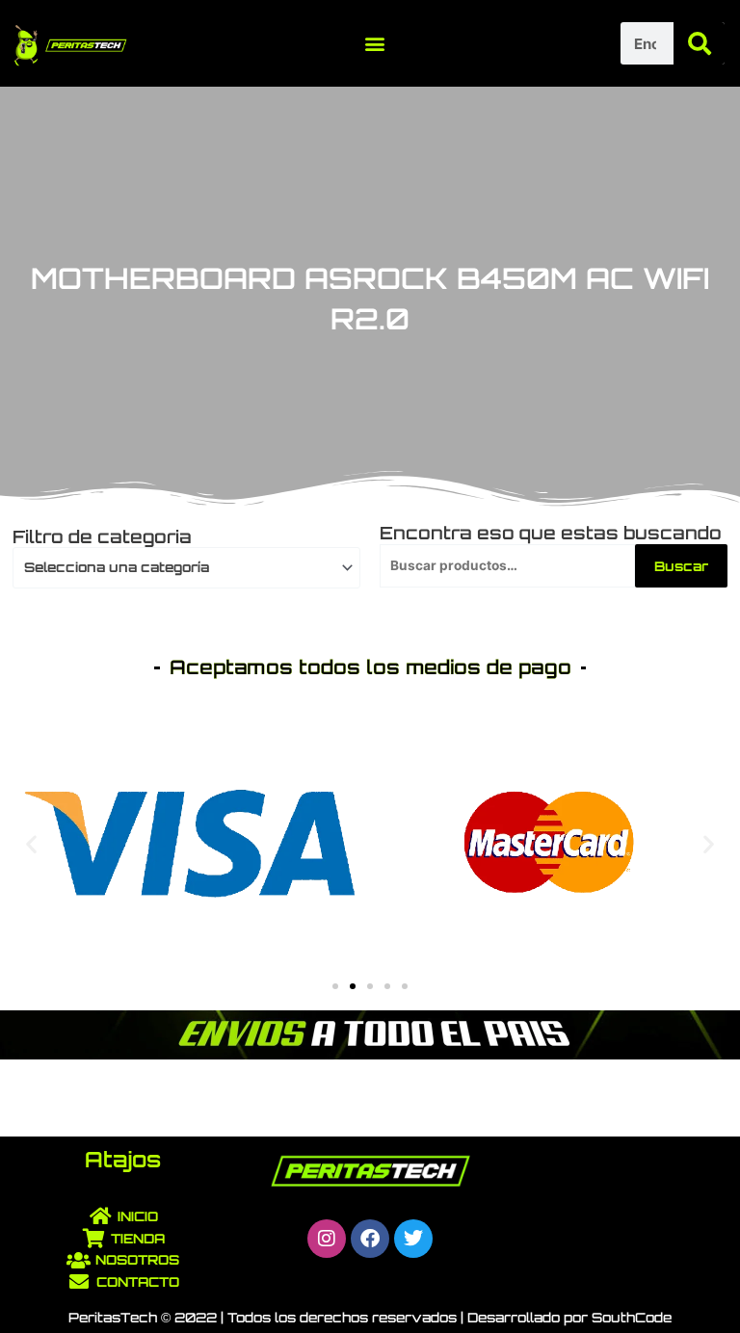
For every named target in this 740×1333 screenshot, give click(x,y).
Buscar (681, 566)
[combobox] (186, 567)
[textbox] (178, 567)
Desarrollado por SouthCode (569, 1317)
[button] (375, 44)
